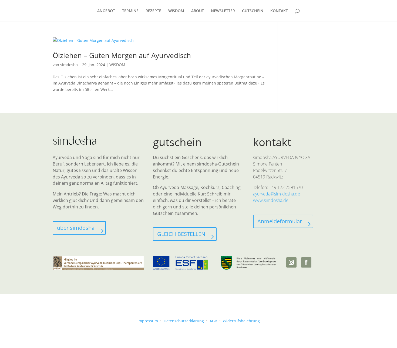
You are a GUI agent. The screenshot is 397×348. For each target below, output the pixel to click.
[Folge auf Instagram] (291, 262)
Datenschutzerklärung (184, 320)
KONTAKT (279, 11)
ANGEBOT (106, 11)
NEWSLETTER (223, 11)
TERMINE (130, 11)
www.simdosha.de (270, 200)
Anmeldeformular (279, 221)
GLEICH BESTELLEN (181, 234)
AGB (213, 320)
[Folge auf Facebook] (306, 262)
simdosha (69, 64)
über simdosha (76, 227)
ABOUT (197, 11)
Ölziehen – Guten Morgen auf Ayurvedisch (122, 55)
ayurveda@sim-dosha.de (276, 194)
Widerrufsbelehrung (241, 320)
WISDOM (176, 11)
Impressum (147, 320)
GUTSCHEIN (252, 11)
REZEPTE (153, 11)
